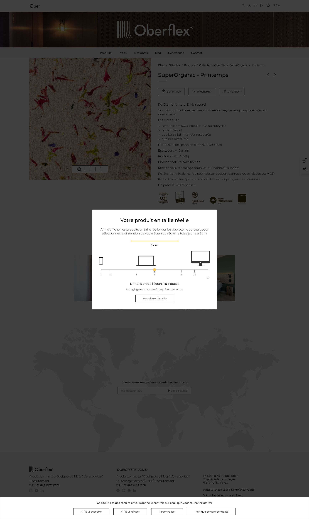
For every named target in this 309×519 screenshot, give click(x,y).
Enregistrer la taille (154, 298)
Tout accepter (93, 511)
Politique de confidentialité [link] (211, 511)
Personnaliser (167, 511)
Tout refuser (132, 511)
